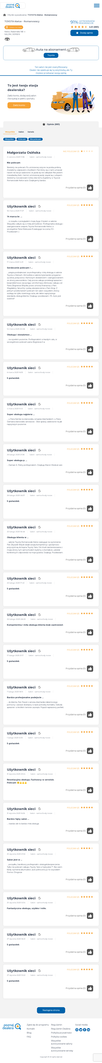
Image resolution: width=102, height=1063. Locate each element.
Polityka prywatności (61, 1033)
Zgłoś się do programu (38, 1025)
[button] (97, 5)
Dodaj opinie (86, 33)
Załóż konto (19, 105)
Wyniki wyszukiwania (17, 15)
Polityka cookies (59, 1037)
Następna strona (51, 1010)
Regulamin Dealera (60, 1029)
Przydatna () (76, 187)
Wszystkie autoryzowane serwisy (62, 1049)
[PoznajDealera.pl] (13, 5)
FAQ (29, 1037)
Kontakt (31, 1029)
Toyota (51, 55)
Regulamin (56, 1025)
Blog (29, 1033)
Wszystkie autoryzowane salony (61, 1042)
